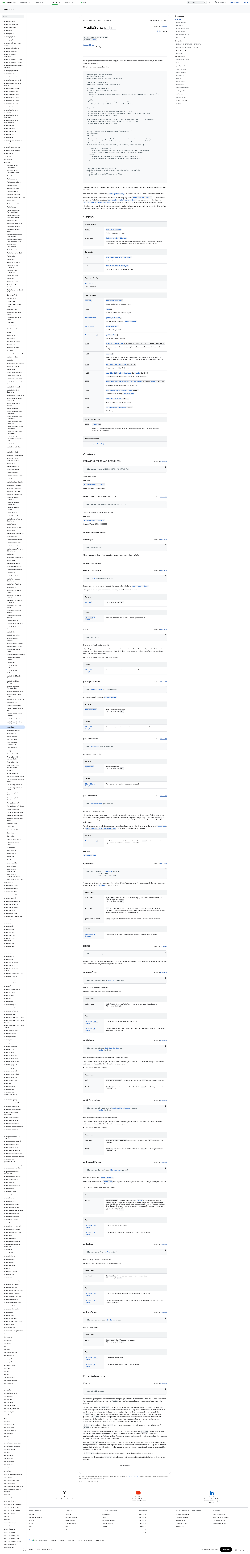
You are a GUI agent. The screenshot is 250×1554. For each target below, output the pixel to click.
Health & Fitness (70, 1520)
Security (31, 1520)
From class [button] (96, 444)
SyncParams (89, 326)
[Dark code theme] (165, 72)
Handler (138, 373)
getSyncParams (111, 326)
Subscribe (226, 1549)
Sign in (245, 2)
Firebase (71, 1541)
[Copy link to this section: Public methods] (103, 564)
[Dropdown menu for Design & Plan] (47, 2)
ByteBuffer (119, 343)
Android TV (105, 1527)
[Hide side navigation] (23, 1550)
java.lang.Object (88, 45)
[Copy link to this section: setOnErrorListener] (103, 1100)
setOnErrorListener (113, 382)
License (37, 1549)
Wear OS (105, 1517)
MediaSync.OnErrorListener (116, 238)
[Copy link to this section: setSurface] (95, 1244)
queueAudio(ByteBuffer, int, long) (122, 200)
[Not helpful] (165, 20)
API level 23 (163, 26)
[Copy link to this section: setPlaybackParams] (103, 1162)
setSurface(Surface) (140, 586)
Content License (133, 1476)
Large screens (106, 1514)
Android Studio (235, 2)
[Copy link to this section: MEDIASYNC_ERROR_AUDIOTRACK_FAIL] (123, 461)
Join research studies (219, 1523)
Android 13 (142, 1527)
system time (161, 826)
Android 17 (142, 1514)
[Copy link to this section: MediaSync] (95, 539)
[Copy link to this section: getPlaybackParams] (103, 682)
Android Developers (89, 20)
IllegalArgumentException (91, 1022)
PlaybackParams (90, 318)
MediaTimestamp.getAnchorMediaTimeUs (101, 828)
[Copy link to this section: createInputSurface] (103, 570)
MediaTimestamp (91, 335)
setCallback (110, 373)
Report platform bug (219, 1514)
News (30, 1527)
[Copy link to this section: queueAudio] (96, 864)
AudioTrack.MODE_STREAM (141, 198)
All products (100, 1541)
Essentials (24, 2)
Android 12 (142, 1530)
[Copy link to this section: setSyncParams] (99, 1312)
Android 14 (142, 1523)
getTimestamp (111, 335)
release (109, 354)
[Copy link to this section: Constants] (97, 454)
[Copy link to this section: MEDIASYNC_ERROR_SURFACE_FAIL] (119, 497)
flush (108, 309)
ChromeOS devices (108, 1520)
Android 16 (142, 1517)
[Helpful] (162, 20)
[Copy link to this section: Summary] (96, 217)
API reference (8, 10)
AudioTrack (122, 364)
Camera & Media (71, 1523)
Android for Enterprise (35, 1517)
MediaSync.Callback (113, 229)
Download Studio (181, 1523)
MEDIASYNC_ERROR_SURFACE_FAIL (117, 266)
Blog (84, 2)
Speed (140, 1200)
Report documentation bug (221, 1517)
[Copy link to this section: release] (92, 946)
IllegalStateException (90, 619)
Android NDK (180, 1527)
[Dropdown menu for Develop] (60, 2)
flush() (102, 885)
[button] (12, 21)
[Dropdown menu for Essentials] (30, 2)
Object (93, 40)
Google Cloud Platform (85, 1541)
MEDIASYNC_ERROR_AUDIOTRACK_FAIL (119, 257)
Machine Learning (71, 1517)
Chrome (62, 1541)
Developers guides (182, 1517)
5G (66, 1530)
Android (31, 1514)
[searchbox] (13, 16)
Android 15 (142, 1520)
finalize (96, 425)
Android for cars (107, 1523)
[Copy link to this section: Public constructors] (107, 533)
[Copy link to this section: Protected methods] (107, 1376)
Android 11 (142, 1533)
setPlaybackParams (113, 390)
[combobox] (197, 2)
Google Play (69, 2)
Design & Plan (39, 2)
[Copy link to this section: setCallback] (96, 1040)
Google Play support (219, 1520)
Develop (55, 2)
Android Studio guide (182, 1514)
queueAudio (110, 343)
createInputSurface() (116, 194)
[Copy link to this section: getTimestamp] (99, 796)
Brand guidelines (47, 1549)
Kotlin (159, 31)
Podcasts (31, 1533)
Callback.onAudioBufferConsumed (97, 202)
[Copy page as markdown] (111, 28)
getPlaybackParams (113, 318)
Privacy (68, 1527)
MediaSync (89, 283)
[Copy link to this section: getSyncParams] (100, 739)
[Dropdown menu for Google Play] (76, 2)
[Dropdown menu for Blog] (89, 2)
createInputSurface (113, 300)
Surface (88, 300)
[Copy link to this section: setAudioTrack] (98, 972)
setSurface (110, 399)
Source (31, 1523)
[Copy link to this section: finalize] (92, 1383)
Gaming (68, 1514)
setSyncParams (111, 407)
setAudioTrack (111, 364)
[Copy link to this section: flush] (90, 629)
